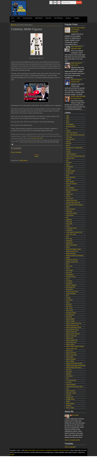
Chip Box (69, 162)
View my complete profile (72, 440)
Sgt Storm (69, 306)
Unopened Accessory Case (74, 386)
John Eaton (75, 415)
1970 (67, 120)
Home (14, 25)
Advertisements (70, 126)
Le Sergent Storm (71, 228)
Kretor (68, 226)
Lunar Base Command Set (74, 232)
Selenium (69, 304)
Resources (68, 18)
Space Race (69, 338)
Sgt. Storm (69, 308)
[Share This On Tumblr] (54, 142)
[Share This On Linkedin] (49, 142)
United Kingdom (71, 384)
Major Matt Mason (71, 245)
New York (69, 272)
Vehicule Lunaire (71, 393)
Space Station (70, 344)
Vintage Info (69, 397)
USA (67, 389)
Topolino (68, 374)
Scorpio (68, 298)
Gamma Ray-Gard (71, 200)
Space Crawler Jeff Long (73, 323)
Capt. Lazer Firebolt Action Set (75, 156)
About (18, 18)
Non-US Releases (58, 18)
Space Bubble (70, 319)
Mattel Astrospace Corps (73, 249)
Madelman (69, 240)
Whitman (68, 405)
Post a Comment (16, 152)
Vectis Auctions (70, 391)
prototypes (69, 283)
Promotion (69, 281)
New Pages (69, 270)
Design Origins (70, 171)
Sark (67, 295)
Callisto (68, 150)
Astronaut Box (70, 139)
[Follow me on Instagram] (55, 2)
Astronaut (69, 137)
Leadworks (69, 230)
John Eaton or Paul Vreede (37, 138)
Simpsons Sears (71, 312)
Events (68, 185)
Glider (68, 207)
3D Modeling (70, 124)
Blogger (12, 454)
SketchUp (69, 317)
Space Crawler (70, 321)
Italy (67, 217)
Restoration (69, 289)
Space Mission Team (72, 329)
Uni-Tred (68, 382)
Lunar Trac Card (71, 234)
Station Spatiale (71, 359)
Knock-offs (69, 224)
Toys (67, 378)
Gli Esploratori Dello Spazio (74, 205)
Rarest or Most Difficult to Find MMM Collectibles (78, 30)
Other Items (48, 18)
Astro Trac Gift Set (71, 133)
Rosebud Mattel (71, 293)
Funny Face (69, 198)
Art (67, 128)
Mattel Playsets (39, 18)
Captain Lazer (70, 158)
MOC (67, 264)
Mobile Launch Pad (72, 262)
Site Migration (70, 315)
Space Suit (69, 350)
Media (68, 257)
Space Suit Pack (71, 353)
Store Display (70, 361)
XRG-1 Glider (70, 408)
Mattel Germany (71, 253)
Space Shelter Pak (71, 340)
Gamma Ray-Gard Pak (73, 202)
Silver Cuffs (69, 310)
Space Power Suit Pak (73, 334)
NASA (68, 268)
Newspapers (70, 274)
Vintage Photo (70, 399)
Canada (68, 152)
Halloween (69, 211)
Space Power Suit (71, 331)
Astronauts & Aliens (27, 18)
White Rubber (70, 403)
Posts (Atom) (23, 160)
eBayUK (68, 179)
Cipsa (67, 164)
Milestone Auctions (71, 260)
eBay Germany (70, 177)
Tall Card (68, 369)
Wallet (68, 401)
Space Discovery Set (72, 325)
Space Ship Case (71, 342)
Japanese (69, 219)
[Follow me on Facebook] (51, 2)
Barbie (68, 145)
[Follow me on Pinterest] (59, 2)
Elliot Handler (70, 181)
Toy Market (69, 376)
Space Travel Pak (71, 355)
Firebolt (68, 192)
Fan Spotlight (70, 188)
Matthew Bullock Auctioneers (74, 255)
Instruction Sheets (71, 213)
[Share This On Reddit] (57, 142)
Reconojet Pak (70, 287)
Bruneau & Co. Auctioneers (74, 147)
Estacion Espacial (71, 183)
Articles (68, 130)
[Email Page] (12, 144)
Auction (68, 141)
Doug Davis (69, 173)
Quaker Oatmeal (71, 285)
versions (68, 395)
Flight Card (69, 194)
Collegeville (69, 166)
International (70, 215)
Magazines (69, 243)
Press (67, 279)
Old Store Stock (71, 276)
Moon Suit (69, 266)
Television (69, 372)
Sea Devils (69, 300)
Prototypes (76, 18)
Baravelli (68, 143)
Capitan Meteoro (71, 154)
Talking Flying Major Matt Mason (76, 365)
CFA (67, 160)
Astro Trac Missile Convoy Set (75, 135)
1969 (67, 118)
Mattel (68, 247)
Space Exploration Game (73, 327)
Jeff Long (69, 221)
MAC (67, 236)
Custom (68, 169)
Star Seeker (69, 357)
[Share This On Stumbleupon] (51, 142)
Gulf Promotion (70, 209)
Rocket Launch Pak (72, 291)
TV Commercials (71, 380)
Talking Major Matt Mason (74, 367)
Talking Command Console (74, 363)
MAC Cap (69, 238)
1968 (67, 116)
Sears (68, 302)
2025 (67, 122)
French (68, 196)
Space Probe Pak (71, 336)
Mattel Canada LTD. (72, 251)
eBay (67, 175)
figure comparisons (72, 190)
